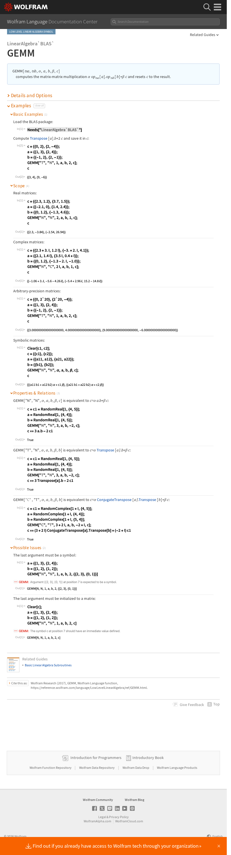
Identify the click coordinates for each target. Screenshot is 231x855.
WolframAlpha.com (97, 821)
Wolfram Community (98, 800)
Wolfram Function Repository (51, 767)
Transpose (38, 138)
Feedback (192, 704)
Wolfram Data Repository (97, 767)
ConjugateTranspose (114, 499)
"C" (28, 499)
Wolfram (20, 836)
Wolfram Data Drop (136, 767)
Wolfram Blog (134, 800)
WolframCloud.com (129, 821)
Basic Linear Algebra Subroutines (48, 665)
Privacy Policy (119, 817)
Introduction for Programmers (96, 757)
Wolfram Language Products (177, 767)
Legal (102, 817)
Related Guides (202, 34)
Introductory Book (148, 757)
